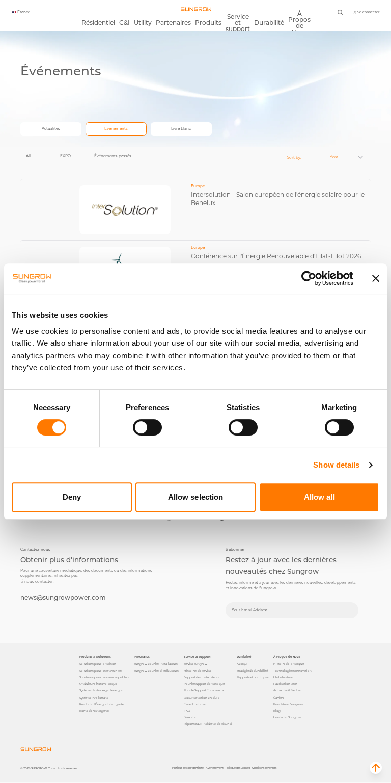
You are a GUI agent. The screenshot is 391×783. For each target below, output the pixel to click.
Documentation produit (201, 697)
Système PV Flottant (93, 697)
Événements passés (112, 156)
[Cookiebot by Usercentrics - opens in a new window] (308, 278)
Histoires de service (197, 670)
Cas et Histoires (195, 704)
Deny (72, 496)
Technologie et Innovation (292, 670)
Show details (336, 464)
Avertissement (215, 767)
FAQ (187, 710)
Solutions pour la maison (97, 663)
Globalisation (283, 677)
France (23, 12)
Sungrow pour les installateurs (156, 663)
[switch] (147, 427)
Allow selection (196, 496)
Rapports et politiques (253, 677)
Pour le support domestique (204, 683)
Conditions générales (264, 767)
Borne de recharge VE (94, 710)
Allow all (319, 496)
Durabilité (269, 23)
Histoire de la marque (288, 663)
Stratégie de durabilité (252, 670)
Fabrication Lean (285, 683)
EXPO (65, 156)
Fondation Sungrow (288, 704)
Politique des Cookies (238, 767)
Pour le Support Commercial (204, 690)
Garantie (190, 717)
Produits (208, 23)
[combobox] (340, 157)
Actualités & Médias (287, 690)
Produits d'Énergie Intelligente (101, 704)
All (28, 156)
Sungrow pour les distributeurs (156, 670)
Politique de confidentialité (188, 767)
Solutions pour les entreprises (100, 670)
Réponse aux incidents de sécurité (208, 724)
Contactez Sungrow (287, 717)
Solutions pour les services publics (104, 677)
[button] (376, 768)
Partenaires (173, 23)
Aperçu (242, 663)
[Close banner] (375, 278)
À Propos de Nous (299, 23)
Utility (143, 23)
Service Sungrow (195, 663)
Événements (116, 128)
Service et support (238, 23)
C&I (124, 23)
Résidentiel (98, 23)
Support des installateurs (201, 677)
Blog (277, 710)
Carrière (278, 697)
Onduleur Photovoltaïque (98, 683)
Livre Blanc (181, 128)
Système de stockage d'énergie (100, 690)
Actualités (51, 128)
